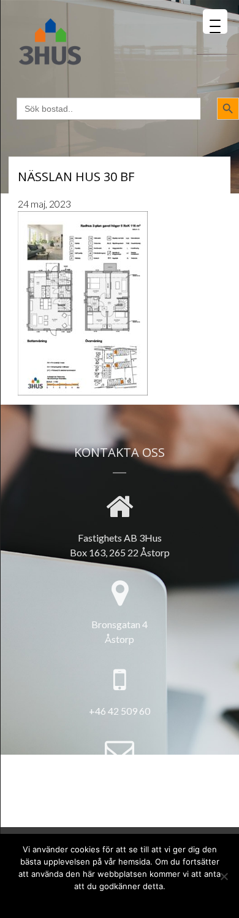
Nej (91, 901)
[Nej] (224, 876)
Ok (72, 901)
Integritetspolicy (139, 901)
